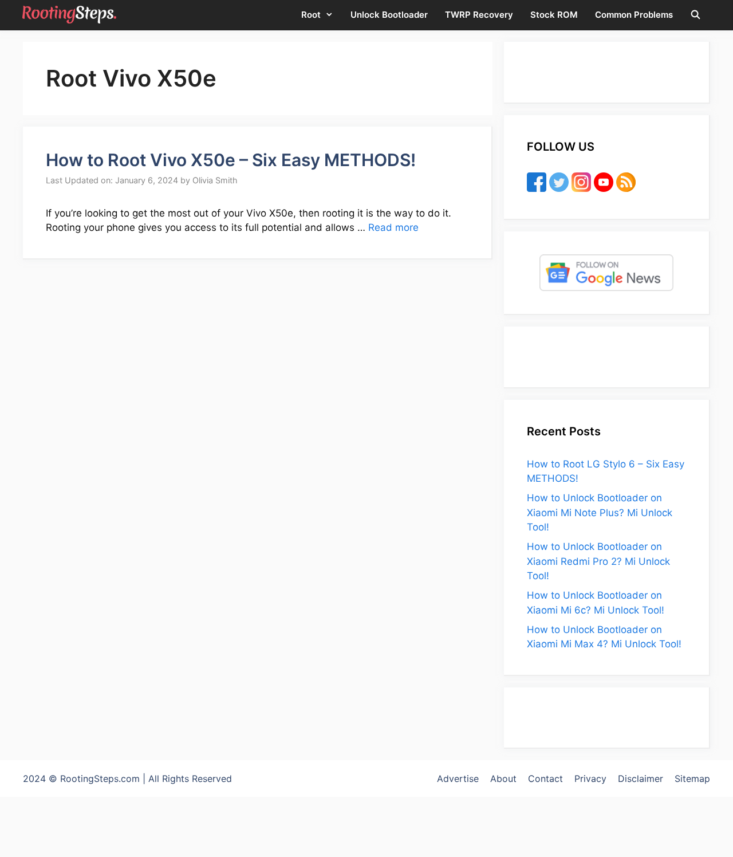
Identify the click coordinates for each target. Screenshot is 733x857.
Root (311, 14)
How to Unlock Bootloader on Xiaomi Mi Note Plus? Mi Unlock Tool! (599, 512)
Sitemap (692, 778)
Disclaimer (640, 778)
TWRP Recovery (479, 14)
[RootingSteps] (69, 14)
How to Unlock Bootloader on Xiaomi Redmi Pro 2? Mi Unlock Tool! (598, 561)
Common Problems (634, 14)
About (503, 778)
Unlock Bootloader (389, 14)
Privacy (590, 778)
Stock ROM (554, 14)
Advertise (458, 778)
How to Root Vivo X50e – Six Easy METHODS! (231, 160)
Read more (393, 227)
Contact (545, 778)
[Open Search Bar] (695, 14)
